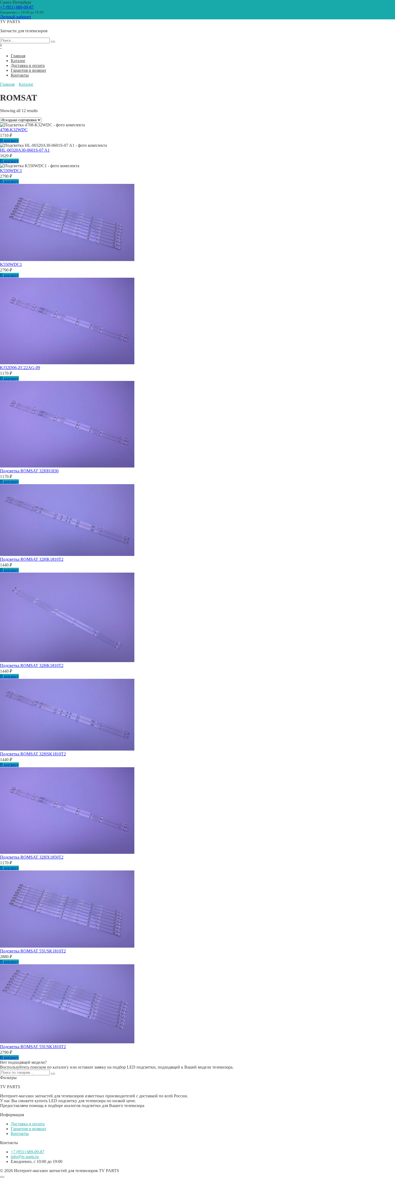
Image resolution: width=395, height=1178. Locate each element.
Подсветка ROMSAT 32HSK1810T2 (33, 754)
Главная (18, 55)
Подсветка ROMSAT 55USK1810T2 (33, 951)
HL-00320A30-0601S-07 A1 (25, 150)
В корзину (9, 140)
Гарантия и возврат (28, 70)
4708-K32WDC (14, 129)
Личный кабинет (15, 17)
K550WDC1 (11, 170)
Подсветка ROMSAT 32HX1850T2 (31, 857)
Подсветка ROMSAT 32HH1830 (29, 471)
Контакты (20, 75)
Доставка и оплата (28, 65)
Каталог (18, 60)
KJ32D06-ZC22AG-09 (20, 367)
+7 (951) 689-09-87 (17, 7)
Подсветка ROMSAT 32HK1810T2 (31, 559)
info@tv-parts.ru (25, 1156)
